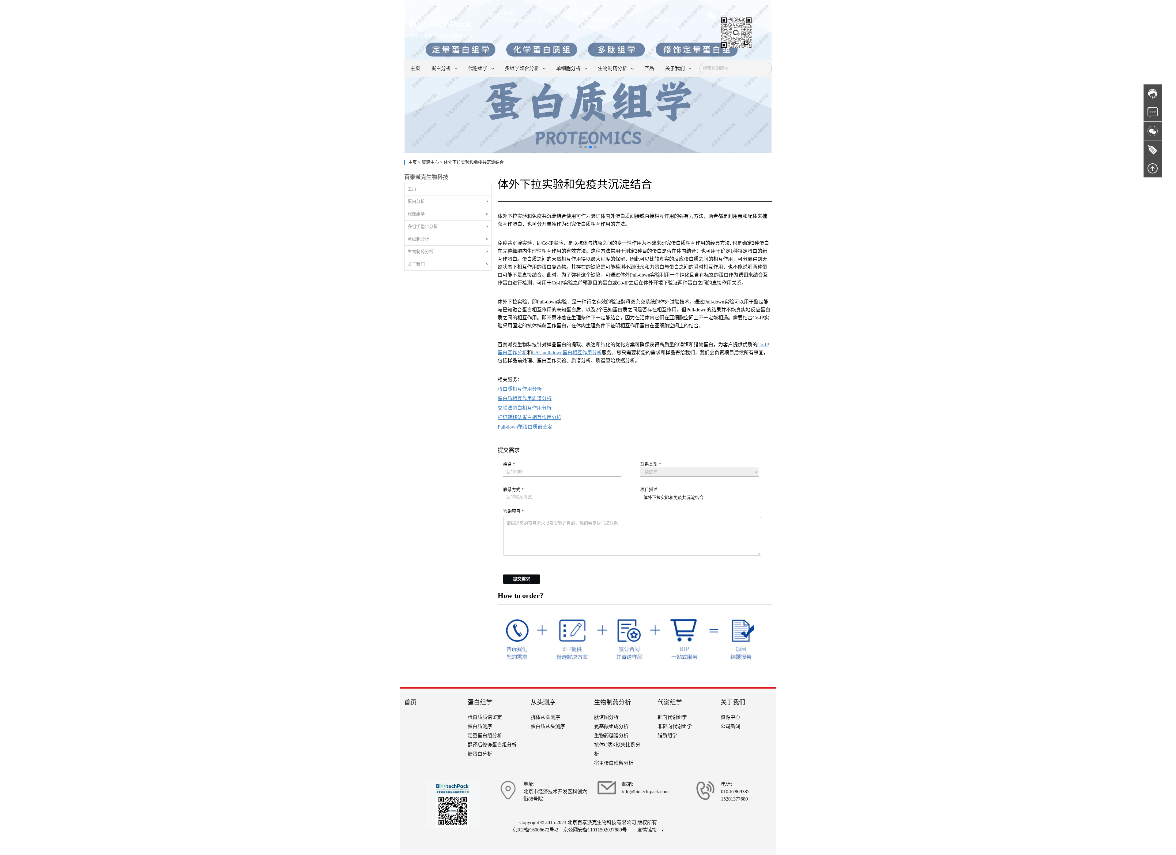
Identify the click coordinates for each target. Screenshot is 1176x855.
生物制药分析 (420, 251)
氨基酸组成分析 (611, 726)
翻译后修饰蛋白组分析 (492, 744)
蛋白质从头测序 (548, 726)
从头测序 (543, 702)
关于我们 (416, 264)
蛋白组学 (480, 702)
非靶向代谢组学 (675, 726)
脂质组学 (667, 735)
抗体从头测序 (545, 717)
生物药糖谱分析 (611, 735)
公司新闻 (730, 726)
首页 (410, 702)
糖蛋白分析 (480, 753)
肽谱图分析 (606, 717)
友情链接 (647, 829)
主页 (413, 162)
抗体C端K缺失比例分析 (617, 749)
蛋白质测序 (480, 726)
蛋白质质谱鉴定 (485, 717)
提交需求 (521, 579)
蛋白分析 (416, 201)
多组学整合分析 (423, 226)
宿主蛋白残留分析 (613, 763)
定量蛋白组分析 (485, 735)
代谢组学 (416, 214)
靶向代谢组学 (672, 717)
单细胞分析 (418, 239)
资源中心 (730, 717)
